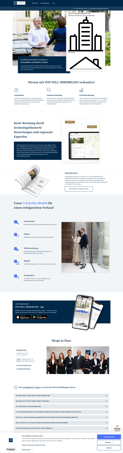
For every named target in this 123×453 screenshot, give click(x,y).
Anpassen (108, 442)
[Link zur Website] (19, 3)
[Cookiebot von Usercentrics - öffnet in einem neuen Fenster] (11, 449)
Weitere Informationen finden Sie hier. (34, 445)
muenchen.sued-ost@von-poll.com (99, 8)
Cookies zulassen (109, 437)
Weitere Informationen (23, 365)
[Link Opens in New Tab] (23, 317)
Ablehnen (109, 448)
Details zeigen (26, 449)
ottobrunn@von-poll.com (28, 361)
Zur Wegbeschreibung (23, 369)
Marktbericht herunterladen (76, 187)
